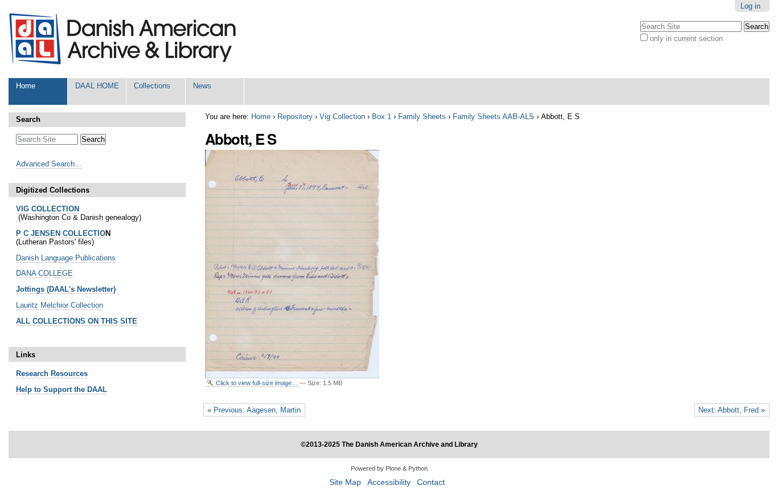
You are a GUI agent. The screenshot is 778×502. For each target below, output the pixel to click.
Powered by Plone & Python (389, 468)
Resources (68, 373)
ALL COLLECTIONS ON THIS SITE (76, 321)
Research (32, 373)
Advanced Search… (49, 164)
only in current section (686, 38)
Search (28, 119)
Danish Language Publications (66, 258)
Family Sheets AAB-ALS (493, 116)
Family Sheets (422, 116)
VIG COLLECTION (47, 209)
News (202, 85)
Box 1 (381, 116)
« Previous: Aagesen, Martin (254, 410)
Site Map (345, 482)
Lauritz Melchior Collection (59, 305)
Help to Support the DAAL (61, 389)
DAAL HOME (97, 85)
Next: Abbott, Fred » (731, 410)
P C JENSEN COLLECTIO (60, 233)
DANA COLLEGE (44, 273)
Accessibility (389, 482)
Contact (431, 482)
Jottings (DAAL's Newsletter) (66, 289)
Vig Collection (342, 116)
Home (25, 85)
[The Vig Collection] (17, 217)
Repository (295, 116)
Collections (152, 85)
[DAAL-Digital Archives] (122, 39)
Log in (750, 6)
